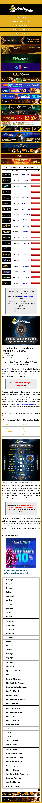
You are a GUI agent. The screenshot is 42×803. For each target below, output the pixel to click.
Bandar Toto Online (12, 724)
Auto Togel (10, 596)
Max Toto (9, 650)
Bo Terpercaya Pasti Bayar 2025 (16, 573)
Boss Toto (9, 646)
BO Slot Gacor (11, 716)
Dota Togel (9, 580)
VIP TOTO (26, 226)
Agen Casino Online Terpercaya (17, 774)
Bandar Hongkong (12, 766)
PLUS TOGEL (26, 277)
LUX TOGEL (25, 266)
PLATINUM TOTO (26, 220)
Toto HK (8, 728)
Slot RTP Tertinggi (12, 745)
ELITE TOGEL (26, 209)
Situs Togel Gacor (12, 741)
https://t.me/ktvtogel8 (26, 296)
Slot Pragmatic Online (13, 708)
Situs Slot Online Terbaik (14, 758)
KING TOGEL (26, 283)
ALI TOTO (26, 260)
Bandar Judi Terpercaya (14, 778)
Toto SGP (9, 733)
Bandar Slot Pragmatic (13, 679)
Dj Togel (9, 584)
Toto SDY (9, 737)
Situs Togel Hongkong (13, 770)
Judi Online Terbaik (12, 786)
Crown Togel (10, 625)
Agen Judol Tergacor (13, 782)
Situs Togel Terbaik (12, 691)
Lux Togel (9, 637)
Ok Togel (9, 592)
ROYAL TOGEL (26, 215)
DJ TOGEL (26, 180)
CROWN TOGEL (25, 249)
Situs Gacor (10, 667)
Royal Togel (10, 608)
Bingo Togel (10, 633)
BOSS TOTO (25, 232)
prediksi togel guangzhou (23, 358)
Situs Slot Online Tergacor (15, 683)
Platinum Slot (10, 621)
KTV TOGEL (26, 186)
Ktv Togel (9, 588)
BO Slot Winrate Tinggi (14, 762)
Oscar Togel (10, 629)
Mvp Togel (9, 600)
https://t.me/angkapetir (21, 311)
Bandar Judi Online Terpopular (16, 687)
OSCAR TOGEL (26, 254)
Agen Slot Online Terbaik (14, 712)
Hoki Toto (9, 663)
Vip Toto (9, 616)
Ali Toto (8, 642)
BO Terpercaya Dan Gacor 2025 (16, 570)
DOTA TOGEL (26, 175)
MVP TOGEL (25, 203)
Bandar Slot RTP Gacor (14, 754)
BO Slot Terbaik (11, 675)
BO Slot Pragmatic (12, 703)
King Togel (9, 658)
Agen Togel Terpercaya (14, 671)
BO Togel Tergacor (12, 695)
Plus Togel (9, 654)
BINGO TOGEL (26, 272)
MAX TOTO (26, 237)
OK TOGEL (26, 192)
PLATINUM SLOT (26, 243)
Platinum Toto (10, 612)
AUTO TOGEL (26, 197)
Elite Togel (9, 604)
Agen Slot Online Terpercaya (16, 699)
